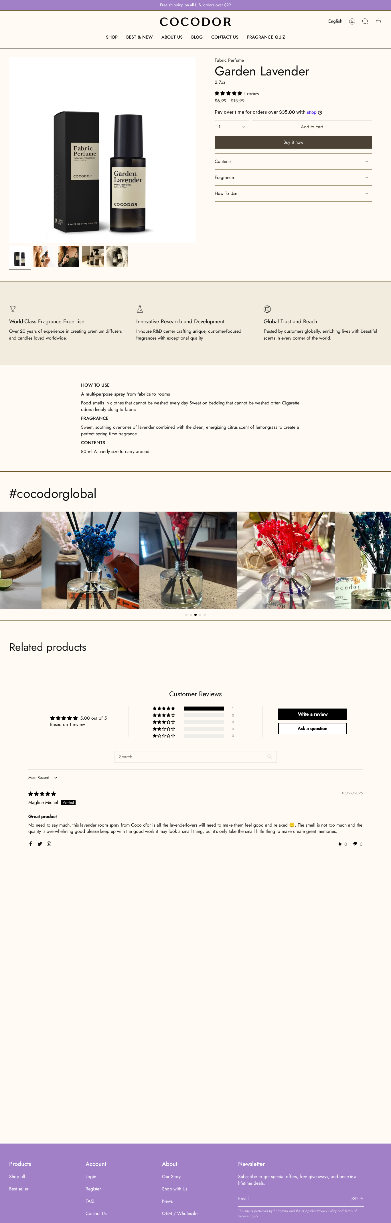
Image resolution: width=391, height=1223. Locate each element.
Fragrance (224, 177)
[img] (42, 794)
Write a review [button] (312, 714)
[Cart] (378, 21)
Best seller (18, 1189)
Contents (223, 161)
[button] (112, 37)
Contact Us (96, 1213)
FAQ (90, 1201)
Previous (9, 150)
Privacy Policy (327, 1211)
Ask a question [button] (312, 728)
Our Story (171, 1176)
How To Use (226, 193)
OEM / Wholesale (180, 1213)
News (167, 1201)
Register (93, 1189)
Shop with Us (174, 1189)
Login (91, 1176)
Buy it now (293, 142)
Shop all (17, 1176)
